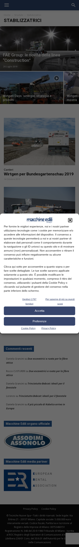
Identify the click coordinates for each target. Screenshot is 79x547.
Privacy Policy (48, 328)
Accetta (39, 310)
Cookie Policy (28, 328)
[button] (70, 220)
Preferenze (39, 321)
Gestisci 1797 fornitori (29, 301)
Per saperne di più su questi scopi (60, 301)
